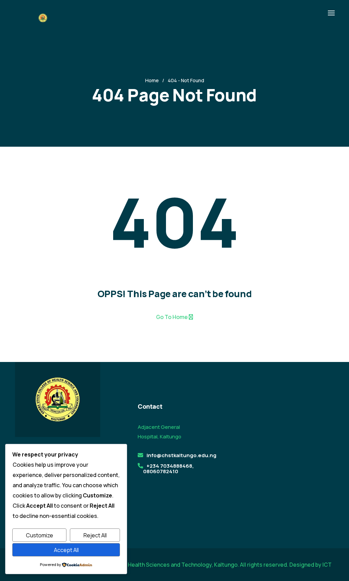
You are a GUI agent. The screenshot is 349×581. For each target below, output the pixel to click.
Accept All (66, 550)
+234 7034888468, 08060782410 (168, 468)
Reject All (95, 535)
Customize (39, 535)
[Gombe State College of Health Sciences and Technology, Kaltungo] (42, 17)
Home (152, 80)
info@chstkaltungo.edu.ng (181, 455)
